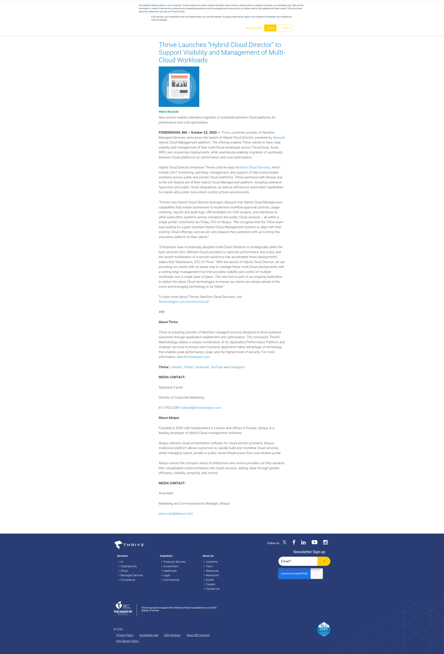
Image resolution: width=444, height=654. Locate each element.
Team (209, 566)
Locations (212, 561)
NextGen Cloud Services (253, 167)
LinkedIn (176, 367)
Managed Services (132, 575)
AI (122, 561)
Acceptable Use (148, 635)
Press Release (169, 111)
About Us (208, 556)
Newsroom (212, 575)
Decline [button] (285, 27)
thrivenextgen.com (196, 357)
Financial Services (174, 561)
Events (210, 579)
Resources (212, 570)
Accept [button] (270, 27)
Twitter (188, 367)
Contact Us (212, 588)
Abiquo (278, 138)
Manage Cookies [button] (254, 27)
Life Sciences (171, 579)
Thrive (225, 132)
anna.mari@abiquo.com (176, 514)
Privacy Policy (124, 635)
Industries (166, 556)
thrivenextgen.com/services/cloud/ (184, 302)
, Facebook (201, 367)
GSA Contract (172, 635)
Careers (210, 584)
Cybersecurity (129, 566)
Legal (166, 575)
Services (122, 556)
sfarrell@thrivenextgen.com (201, 408)
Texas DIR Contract (198, 635)
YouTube (217, 367)
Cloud (124, 570)
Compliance (128, 579)
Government (170, 566)
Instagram (237, 367)
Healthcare (170, 570)
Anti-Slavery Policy (127, 641)
